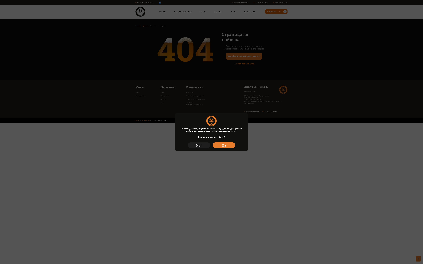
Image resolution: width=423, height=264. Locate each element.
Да (224, 145)
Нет (199, 145)
